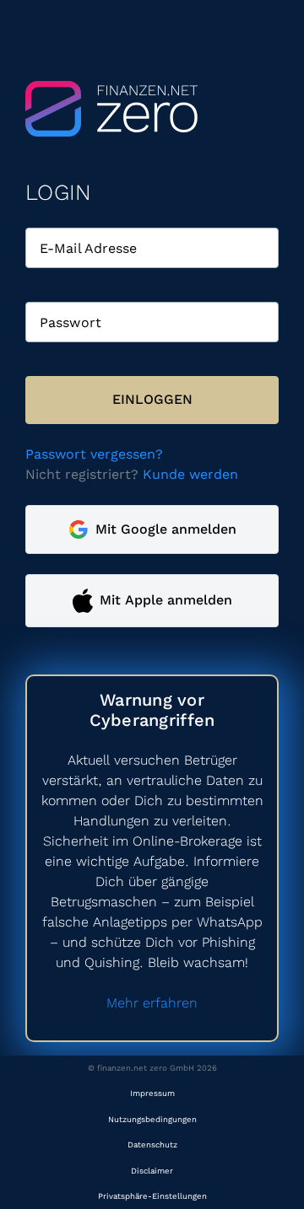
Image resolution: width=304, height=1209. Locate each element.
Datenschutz (152, 1144)
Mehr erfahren (152, 1003)
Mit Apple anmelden (166, 600)
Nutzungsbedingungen (152, 1119)
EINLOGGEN (152, 399)
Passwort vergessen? (94, 454)
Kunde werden (190, 474)
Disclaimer (152, 1170)
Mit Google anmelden (165, 529)
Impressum (152, 1093)
